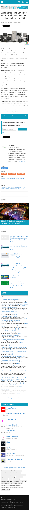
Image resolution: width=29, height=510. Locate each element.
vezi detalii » (21, 161)
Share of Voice (16, 188)
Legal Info (12, 504)
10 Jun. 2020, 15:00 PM (6, 22)
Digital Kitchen (11, 419)
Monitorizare (12, 178)
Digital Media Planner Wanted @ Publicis (11, 299)
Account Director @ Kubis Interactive (10, 385)
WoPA (8, 448)
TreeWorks (11, 145)
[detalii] (25, 302)
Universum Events (12, 436)
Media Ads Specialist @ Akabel (9, 330)
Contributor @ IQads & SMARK (8, 502)
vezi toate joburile (14, 395)
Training (15, 438)
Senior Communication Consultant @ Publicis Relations (15, 304)
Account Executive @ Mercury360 (10, 316)
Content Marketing (16, 472)
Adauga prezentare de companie (15, 468)
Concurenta (7, 187)
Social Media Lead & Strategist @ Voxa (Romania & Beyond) (13, 325)
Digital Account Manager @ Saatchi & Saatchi (13, 339)
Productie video (14, 483)
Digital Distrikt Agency (14, 459)
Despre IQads (4, 499)
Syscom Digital (11, 425)
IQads (19, 22)
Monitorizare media (5, 481)
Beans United (10, 454)
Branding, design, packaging (6, 470)
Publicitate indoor (4, 485)
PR (7, 415)
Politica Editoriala (20, 502)
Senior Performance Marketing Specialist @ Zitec (13, 356)
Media (7, 178)
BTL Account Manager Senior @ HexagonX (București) (15, 347)
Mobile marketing (16, 479)
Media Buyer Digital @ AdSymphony (10, 335)
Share (11, 188)
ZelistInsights (21, 173)
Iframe (2, 188)
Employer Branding (13, 475)
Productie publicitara (5, 483)
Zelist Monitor (12, 173)
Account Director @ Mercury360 (9, 307)
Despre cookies (4, 507)
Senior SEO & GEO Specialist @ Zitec (11, 360)
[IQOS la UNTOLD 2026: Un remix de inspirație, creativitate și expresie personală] (14, 213)
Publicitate (8, 409)
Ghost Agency (11, 408)
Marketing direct (4, 479)
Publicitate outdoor (5, 487)
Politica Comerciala (5, 504)
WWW (22, 188)
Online (17, 178)
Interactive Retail (9, 428)
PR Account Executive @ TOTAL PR (10, 365)
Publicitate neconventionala (15, 485)
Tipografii (3, 489)
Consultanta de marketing (19, 455)
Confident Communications (15, 414)
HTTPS (23, 187)
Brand (2, 187)
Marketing (3, 178)
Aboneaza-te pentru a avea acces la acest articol (14, 116)
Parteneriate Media (11, 499)
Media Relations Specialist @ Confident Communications (11, 388)
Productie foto (23, 481)
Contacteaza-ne (11, 507)
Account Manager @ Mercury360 (9, 311)
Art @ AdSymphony (6, 344)
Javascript (6, 188)
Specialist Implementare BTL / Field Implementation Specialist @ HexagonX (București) (13, 352)
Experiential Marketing (18, 426)
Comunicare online (10, 421)
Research (21, 178)
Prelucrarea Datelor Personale (7, 505)
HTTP (19, 187)
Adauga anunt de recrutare (15, 397)
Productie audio (16, 481)
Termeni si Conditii (18, 505)
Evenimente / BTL (9, 438)
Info (3, 132)
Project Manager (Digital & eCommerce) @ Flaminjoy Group (14, 371)
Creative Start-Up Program (6, 501)
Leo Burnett (10, 431)
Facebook (4, 173)
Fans (16, 187)
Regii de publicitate (13, 487)
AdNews (15, 22)
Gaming (13, 477)
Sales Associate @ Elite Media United (11, 320)
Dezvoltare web (4, 475)
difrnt (8, 442)
